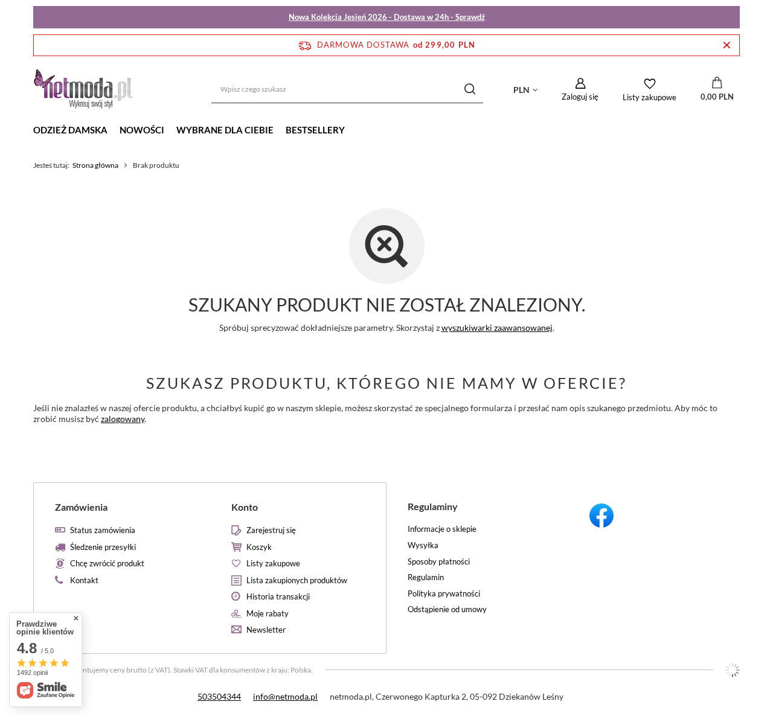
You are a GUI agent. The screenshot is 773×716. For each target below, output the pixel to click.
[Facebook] (652, 517)
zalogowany (122, 419)
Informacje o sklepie (442, 529)
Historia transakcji (278, 596)
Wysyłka (423, 545)
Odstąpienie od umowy (447, 609)
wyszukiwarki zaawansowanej (497, 327)
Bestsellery (315, 129)
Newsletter (266, 629)
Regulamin (426, 577)
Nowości (142, 129)
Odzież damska (70, 129)
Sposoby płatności (439, 561)
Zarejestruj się (271, 530)
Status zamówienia (102, 530)
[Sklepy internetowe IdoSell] (732, 670)
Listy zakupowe (649, 97)
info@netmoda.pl (285, 696)
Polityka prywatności (444, 593)
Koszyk (259, 547)
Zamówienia (81, 507)
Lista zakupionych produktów (296, 580)
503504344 (219, 696)
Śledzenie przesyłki (103, 547)
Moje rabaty (267, 613)
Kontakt (84, 580)
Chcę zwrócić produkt (107, 563)
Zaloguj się (580, 96)
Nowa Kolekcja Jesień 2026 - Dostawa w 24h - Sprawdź (387, 17)
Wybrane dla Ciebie (225, 129)
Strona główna (95, 165)
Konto (244, 507)
